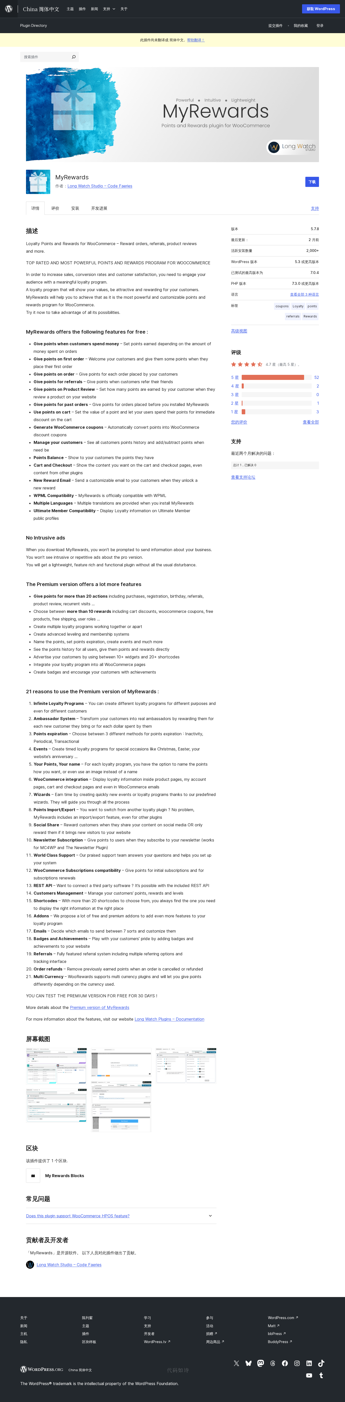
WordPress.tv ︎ (157, 1342)
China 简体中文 (80, 1370)
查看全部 (311, 421)
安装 (75, 208)
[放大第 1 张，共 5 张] (80, 1054)
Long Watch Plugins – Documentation (169, 1019)
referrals (293, 316)
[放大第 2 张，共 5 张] (80, 1095)
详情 (35, 208)
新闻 (23, 1326)
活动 (209, 1326)
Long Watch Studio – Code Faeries (99, 185)
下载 (312, 182)
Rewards (310, 316)
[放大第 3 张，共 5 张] (144, 1054)
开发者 (149, 1333)
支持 (315, 208)
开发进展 (99, 208)
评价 (55, 208)
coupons (282, 306)
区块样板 (89, 1342)
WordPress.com (283, 1317)
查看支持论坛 (243, 477)
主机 (23, 1333)
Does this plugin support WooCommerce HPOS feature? (78, 1216)
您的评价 (239, 421)
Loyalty (298, 306)
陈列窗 (87, 1317)
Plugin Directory (33, 25)
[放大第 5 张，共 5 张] (209, 1054)
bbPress (277, 1333)
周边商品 (215, 1342)
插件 (85, 1333)
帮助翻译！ (196, 40)
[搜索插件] (74, 57)
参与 (209, 1317)
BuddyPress (280, 1342)
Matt (274, 1326)
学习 (147, 1317)
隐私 (23, 1342)
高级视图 (239, 330)
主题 (85, 1326)
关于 (23, 1317)
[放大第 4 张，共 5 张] (144, 1087)
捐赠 (211, 1333)
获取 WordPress (321, 9)
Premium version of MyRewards (99, 1007)
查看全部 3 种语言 (304, 294)
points (312, 306)
